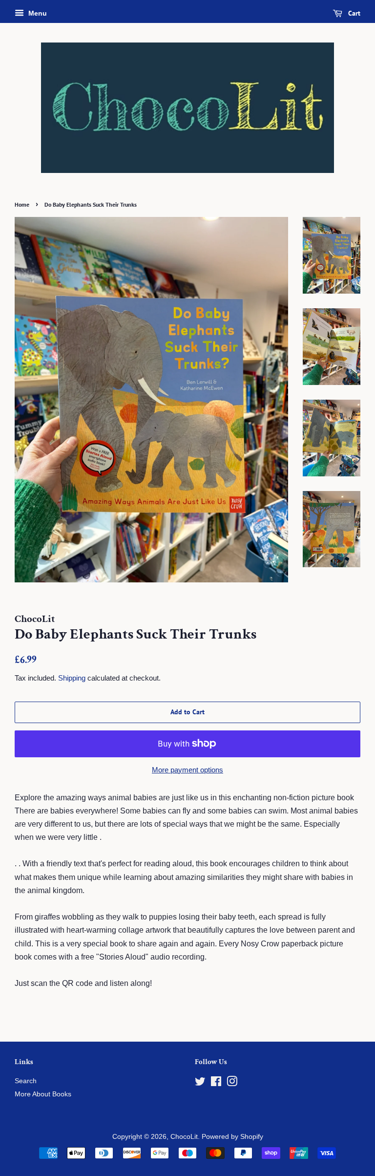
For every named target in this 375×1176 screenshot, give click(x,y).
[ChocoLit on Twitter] (200, 1083)
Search (26, 1081)
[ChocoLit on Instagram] (232, 1083)
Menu (36, 13)
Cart (353, 13)
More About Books (43, 1094)
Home (22, 204)
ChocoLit (184, 1136)
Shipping (71, 678)
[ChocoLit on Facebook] (216, 1083)
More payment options (187, 770)
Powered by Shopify (232, 1136)
